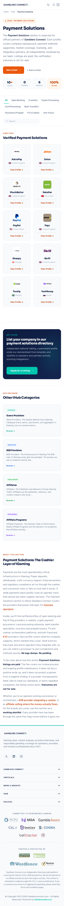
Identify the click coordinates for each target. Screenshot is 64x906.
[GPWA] (24, 855)
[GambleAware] (49, 820)
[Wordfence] (24, 863)
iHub (13, 12)
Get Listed (11, 70)
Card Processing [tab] (13, 106)
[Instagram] (21, 756)
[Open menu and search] (56, 4)
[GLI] (12, 827)
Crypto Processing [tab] (50, 100)
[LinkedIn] (14, 756)
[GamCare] (27, 828)
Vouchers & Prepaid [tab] (14, 113)
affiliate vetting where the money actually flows (32, 704)
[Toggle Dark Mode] (48, 4)
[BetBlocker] (28, 835)
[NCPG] (11, 820)
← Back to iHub (34, 70)
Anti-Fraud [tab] (48, 113)
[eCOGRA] (47, 827)
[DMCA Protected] (39, 855)
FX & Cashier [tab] (33, 113)
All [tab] (6, 100)
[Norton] (47, 863)
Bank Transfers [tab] (31, 106)
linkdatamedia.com (43, 899)
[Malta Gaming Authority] (28, 820)
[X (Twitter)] (6, 756)
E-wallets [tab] (33, 100)
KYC (5, 636)
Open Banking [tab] (18, 100)
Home (6, 12)
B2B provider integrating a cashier (37, 700)
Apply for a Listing (20, 370)
